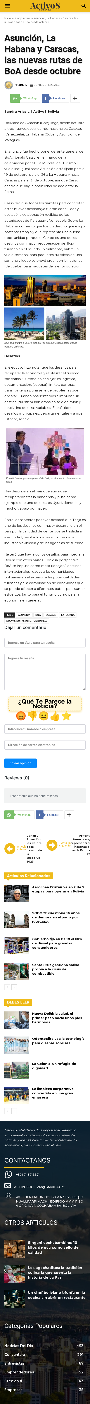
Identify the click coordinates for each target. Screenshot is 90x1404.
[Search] (84, 6)
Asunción (24, 615)
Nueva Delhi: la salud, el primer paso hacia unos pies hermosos (57, 1017)
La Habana (67, 615)
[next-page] (14, 987)
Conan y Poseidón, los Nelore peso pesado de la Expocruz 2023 (34, 848)
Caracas (50, 615)
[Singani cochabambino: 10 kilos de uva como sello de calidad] (14, 1249)
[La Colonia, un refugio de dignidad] (16, 1070)
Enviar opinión (20, 763)
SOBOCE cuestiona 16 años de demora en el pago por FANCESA (56, 917)
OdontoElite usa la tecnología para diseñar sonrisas (58, 1041)
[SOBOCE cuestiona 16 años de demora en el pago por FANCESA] (16, 919)
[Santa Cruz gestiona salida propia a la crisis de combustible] (16, 971)
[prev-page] (7, 987)
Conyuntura (22, 18)
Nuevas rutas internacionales (26, 621)
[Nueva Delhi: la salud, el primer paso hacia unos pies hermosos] (16, 1020)
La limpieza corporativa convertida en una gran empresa (53, 1093)
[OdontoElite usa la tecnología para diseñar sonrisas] (16, 1045)
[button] (7, 6)
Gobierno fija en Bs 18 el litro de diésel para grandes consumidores (57, 943)
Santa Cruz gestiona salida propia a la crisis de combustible (55, 969)
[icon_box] (21, 1174)
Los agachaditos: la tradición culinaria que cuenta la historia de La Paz (55, 1273)
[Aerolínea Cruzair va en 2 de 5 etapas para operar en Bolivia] (16, 893)
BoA (38, 615)
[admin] (9, 85)
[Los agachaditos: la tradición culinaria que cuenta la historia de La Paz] (14, 1274)
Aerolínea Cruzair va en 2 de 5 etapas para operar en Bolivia (58, 889)
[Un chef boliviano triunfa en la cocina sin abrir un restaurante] (14, 1299)
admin (22, 85)
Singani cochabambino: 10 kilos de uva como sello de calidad (53, 1248)
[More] (75, 98)
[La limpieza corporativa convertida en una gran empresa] (16, 1095)
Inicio (7, 18)
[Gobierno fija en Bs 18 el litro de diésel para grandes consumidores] (16, 945)
